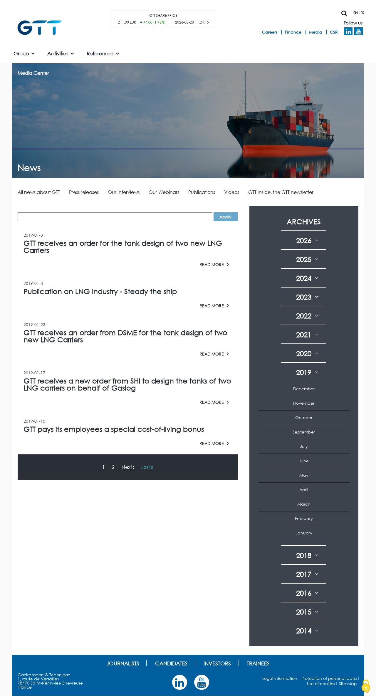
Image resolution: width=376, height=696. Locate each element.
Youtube (358, 31)
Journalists (122, 663)
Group (21, 53)
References (100, 53)
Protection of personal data (329, 678)
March (303, 503)
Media (315, 31)
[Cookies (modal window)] (365, 686)
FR (362, 13)
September (304, 431)
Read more (211, 264)
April (303, 489)
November (303, 403)
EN (355, 13)
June (304, 460)
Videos (231, 192)
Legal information (279, 678)
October (303, 417)
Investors (217, 663)
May (303, 475)
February (304, 518)
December (304, 388)
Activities (57, 53)
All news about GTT (39, 192)
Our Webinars (164, 192)
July (304, 446)
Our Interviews (124, 192)
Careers (269, 31)
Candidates (171, 663)
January (304, 532)
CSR (334, 31)
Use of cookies (321, 683)
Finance (293, 31)
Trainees (258, 663)
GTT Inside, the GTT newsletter (280, 192)
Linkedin (348, 31)
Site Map (348, 683)
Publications (201, 192)
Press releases (84, 192)
